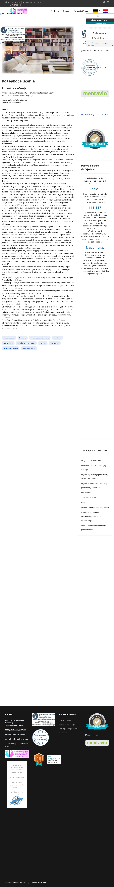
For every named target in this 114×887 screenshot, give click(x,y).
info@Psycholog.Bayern (33, 2)
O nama (66, 11)
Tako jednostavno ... (89, 497)
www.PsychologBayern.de (16, 739)
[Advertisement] (95, 362)
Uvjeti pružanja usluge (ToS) (69, 724)
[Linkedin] (108, 2)
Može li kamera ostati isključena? (95, 507)
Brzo (83, 502)
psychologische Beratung (40, 338)
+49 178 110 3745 (13, 2)
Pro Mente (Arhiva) (80, 11)
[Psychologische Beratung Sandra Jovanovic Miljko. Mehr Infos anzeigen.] (97, 54)
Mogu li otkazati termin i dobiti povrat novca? (94, 527)
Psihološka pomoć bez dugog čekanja (93, 467)
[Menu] (6, 11)
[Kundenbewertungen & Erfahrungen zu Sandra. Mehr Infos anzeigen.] (100, 30)
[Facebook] (104, 2)
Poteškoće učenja (28, 348)
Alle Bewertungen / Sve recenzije (94, 114)
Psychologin (54, 343)
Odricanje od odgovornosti (68, 729)
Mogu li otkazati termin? (91, 460)
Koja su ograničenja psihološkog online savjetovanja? (95, 476)
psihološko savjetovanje (26, 343)
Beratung (22, 338)
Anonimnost (86, 492)
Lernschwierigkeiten (10, 348)
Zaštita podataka (65, 720)
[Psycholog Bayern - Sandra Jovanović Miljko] (16, 19)
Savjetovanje (8, 343)
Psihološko (57, 338)
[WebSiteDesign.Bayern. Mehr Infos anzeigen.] (97, 72)
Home (56, 11)
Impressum (63, 733)
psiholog (43, 343)
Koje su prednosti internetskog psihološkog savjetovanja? (94, 485)
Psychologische (9, 338)
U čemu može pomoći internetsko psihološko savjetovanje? (91, 516)
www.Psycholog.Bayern (15, 734)
